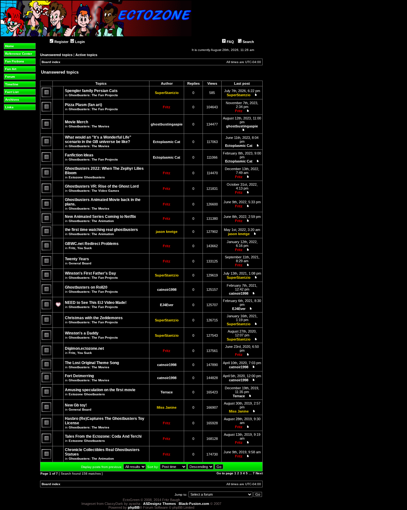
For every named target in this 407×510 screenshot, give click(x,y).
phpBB (134, 507)
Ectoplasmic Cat (166, 142)
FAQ (230, 42)
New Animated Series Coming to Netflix (100, 216)
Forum (10, 76)
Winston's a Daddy (82, 333)
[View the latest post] (254, 95)
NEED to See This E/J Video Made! (96, 302)
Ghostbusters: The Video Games (94, 190)
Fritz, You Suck (80, 248)
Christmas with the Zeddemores (94, 318)
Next (259, 473)
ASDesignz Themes (159, 504)
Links (9, 107)
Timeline (11, 84)
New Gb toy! (76, 405)
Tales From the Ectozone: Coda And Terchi (103, 436)
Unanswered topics (56, 55)
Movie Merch (76, 122)
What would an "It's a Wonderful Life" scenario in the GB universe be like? (98, 139)
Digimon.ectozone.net (84, 348)
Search (248, 42)
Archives (12, 99)
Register (60, 42)
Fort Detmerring (79, 376)
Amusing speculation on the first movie (100, 390)
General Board (80, 263)
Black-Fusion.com (194, 504)
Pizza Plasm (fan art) (83, 105)
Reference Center (18, 53)
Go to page (225, 473)
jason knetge (166, 231)
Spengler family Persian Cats (91, 91)
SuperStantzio (167, 93)
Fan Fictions (14, 61)
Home (9, 46)
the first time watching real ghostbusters (101, 229)
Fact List (11, 92)
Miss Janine (166, 407)
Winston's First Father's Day (90, 273)
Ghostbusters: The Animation (91, 221)
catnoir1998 (166, 289)
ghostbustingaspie (167, 124)
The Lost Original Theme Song (92, 363)
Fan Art (10, 69)
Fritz (166, 107)
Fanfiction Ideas (79, 155)
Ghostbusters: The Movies (89, 126)
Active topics (86, 55)
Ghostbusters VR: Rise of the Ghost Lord (102, 186)
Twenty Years (77, 259)
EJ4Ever (166, 305)
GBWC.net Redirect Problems (92, 243)
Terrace (167, 392)
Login (79, 42)
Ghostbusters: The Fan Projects (93, 95)
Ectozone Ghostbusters (87, 177)
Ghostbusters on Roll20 (86, 287)
